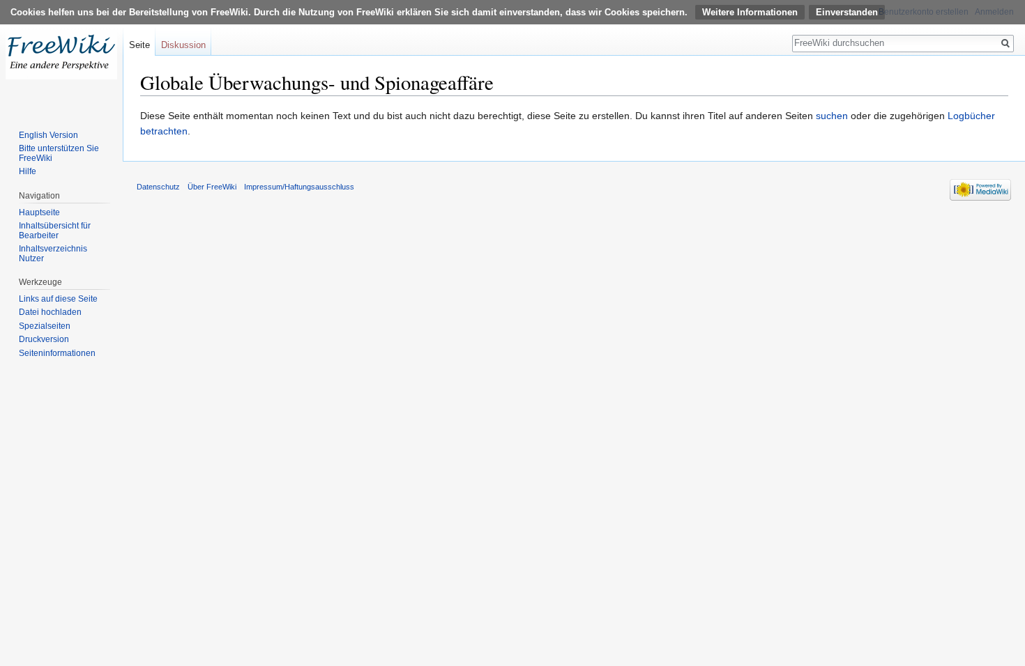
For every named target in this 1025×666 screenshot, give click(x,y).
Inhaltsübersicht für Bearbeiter (55, 230)
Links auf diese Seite (58, 299)
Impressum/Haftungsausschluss (299, 187)
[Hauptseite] (61, 55)
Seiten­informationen (57, 353)
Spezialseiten (44, 326)
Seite (139, 45)
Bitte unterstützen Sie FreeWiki (59, 153)
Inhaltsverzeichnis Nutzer (53, 253)
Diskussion (183, 45)
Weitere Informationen (750, 12)
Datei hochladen (50, 312)
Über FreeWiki (212, 187)
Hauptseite (39, 212)
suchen (832, 115)
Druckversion (44, 339)
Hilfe (27, 171)
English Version (48, 135)
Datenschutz (158, 187)
